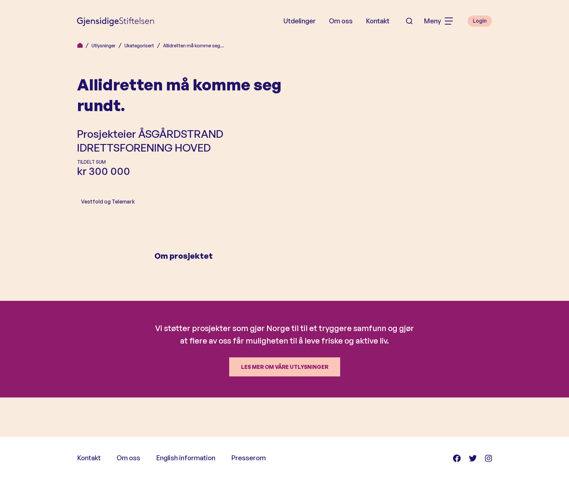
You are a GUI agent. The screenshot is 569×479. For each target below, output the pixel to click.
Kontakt (378, 21)
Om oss (341, 21)
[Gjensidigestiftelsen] (115, 21)
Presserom (248, 458)
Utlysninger (104, 45)
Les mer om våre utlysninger (284, 367)
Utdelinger (299, 21)
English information (185, 458)
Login (480, 20)
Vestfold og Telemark (108, 201)
